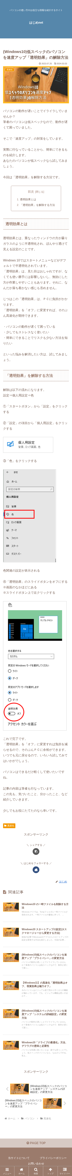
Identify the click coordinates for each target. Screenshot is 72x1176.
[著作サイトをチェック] (36, 869)
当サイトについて (19, 1157)
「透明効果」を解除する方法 (37, 204)
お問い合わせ (36, 1163)
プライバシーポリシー (53, 1157)
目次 (31, 191)
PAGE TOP (37, 1143)
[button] (36, 851)
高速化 (10, 825)
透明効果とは (28, 199)
